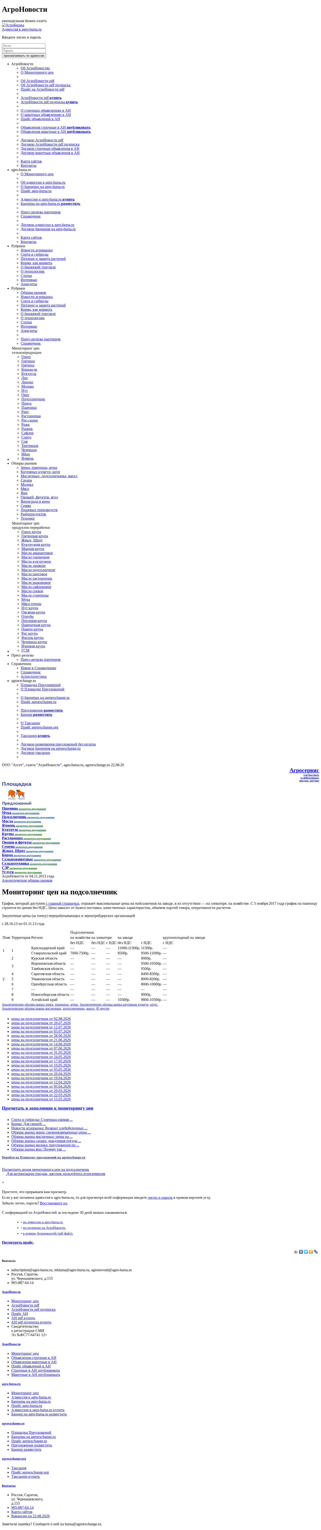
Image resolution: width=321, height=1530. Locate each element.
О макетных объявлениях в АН (46, 115)
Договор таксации (35, 753)
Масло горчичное (35, 557)
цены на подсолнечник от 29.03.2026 (41, 1091)
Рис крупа (29, 633)
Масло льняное (33, 566)
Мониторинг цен (25, 1301)
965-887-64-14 (22, 1508)
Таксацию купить (25, 1476)
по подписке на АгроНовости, (44, 1228)
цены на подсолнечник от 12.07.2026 (41, 1027)
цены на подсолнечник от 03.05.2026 (41, 1070)
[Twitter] (306, 1252)
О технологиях (33, 271)
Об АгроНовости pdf (37, 81)
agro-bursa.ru (11, 1384)
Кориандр (29, 369)
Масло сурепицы (35, 595)
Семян (26, 506)
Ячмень (27, 458)
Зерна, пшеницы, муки (39, 468)
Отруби (27, 616)
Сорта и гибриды (34, 254)
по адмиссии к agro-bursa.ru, (43, 1222)
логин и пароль (160, 1197)
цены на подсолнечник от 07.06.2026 (41, 1048)
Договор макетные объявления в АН (50, 153)
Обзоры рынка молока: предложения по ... (45, 1145)
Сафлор (27, 433)
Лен (24, 378)
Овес (25, 395)
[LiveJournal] (315, 1252)
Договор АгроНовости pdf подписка (50, 144)
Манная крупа (32, 549)
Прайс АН (19, 1314)
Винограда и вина (35, 501)
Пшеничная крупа (36, 625)
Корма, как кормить (36, 263)
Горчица (28, 361)
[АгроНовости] (13, 25)
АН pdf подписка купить (31, 1322)
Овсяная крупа (33, 612)
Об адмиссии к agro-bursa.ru (43, 182)
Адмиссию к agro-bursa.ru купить (37, 1410)
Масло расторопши (36, 578)
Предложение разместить (31, 1445)
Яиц (24, 493)
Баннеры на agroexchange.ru (33, 1437)
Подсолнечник (33, 399)
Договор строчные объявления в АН (50, 149)
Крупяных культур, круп (40, 472)
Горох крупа (31, 532)
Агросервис (304, 770)
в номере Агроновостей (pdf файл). (48, 1233)
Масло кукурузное (36, 561)
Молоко (27, 386)
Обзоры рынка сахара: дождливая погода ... (46, 1141)
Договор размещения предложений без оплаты (58, 744)
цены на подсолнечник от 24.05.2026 (41, 1057)
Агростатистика (34, 676)
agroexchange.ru (13, 1423)
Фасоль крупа (32, 638)
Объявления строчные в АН (55, 127)
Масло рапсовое (34, 574)
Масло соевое (32, 591)
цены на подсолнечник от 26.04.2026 (41, 1074)
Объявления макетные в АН (56, 132)
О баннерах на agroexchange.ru (45, 698)
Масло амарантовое (37, 553)
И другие (102, 1008)
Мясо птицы (31, 604)
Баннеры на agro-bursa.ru (50, 204)
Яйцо (25, 454)
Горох (26, 357)
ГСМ (25, 650)
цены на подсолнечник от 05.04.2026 (41, 1086)
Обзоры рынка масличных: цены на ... (42, 1137)
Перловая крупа (34, 621)
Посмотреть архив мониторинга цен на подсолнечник (45, 1169)
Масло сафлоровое (36, 587)
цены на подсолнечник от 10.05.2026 (41, 1065)
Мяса (25, 489)
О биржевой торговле (38, 267)
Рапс (25, 412)
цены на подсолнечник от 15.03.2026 (41, 1099)
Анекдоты (29, 284)
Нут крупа (29, 608)
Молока (27, 484)
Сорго (26, 437)
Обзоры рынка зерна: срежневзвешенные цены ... (51, 1132)
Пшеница (29, 408)
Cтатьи (26, 276)
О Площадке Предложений (42, 689)
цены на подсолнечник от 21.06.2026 (41, 1040)
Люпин (27, 382)
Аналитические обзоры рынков (27, 880)
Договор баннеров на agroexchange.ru (51, 748)
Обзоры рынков (33, 293)
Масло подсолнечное (38, 570)
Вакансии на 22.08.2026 (30, 1516)
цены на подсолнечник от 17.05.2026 (41, 1061)
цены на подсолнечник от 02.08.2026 (41, 1019)
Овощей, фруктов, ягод (39, 497)
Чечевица (29, 450)
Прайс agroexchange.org (39, 727)
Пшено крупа (32, 629)
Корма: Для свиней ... (28, 1124)
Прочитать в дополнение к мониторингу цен (47, 1108)
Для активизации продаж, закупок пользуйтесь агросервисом (55, 1174)
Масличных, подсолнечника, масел (49, 476)
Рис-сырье (29, 420)
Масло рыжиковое (36, 583)
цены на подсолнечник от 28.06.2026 (41, 1036)
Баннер (36, 715)
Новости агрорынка (37, 250)
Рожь (25, 424)
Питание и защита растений (43, 259)
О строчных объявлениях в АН (46, 110)
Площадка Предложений (41, 685)
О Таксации (30, 723)
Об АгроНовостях (35, 68)
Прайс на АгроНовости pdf (42, 89)
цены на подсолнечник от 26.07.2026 (41, 1023)
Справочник (31, 216)
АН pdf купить (23, 1318)
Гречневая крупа (34, 536)
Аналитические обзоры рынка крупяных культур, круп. (119, 1004)
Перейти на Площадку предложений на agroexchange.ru (43, 1157)
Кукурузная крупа (35, 544)
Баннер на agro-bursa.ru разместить (39, 1414)
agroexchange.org (14, 1458)
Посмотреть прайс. (18, 1242)
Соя (24, 441)
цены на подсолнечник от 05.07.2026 (41, 1031)
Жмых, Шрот (32, 540)
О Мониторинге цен (37, 72)
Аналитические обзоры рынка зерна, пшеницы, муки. (40, 1004)
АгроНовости (11, 1292)
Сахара (26, 480)
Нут (24, 391)
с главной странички (62, 903)
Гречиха (27, 365)
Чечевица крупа (34, 642)
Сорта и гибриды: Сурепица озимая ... (42, 1120)
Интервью (29, 280)
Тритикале (29, 446)
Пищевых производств (39, 510)
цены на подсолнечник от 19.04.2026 (41, 1078)
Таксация (18, 1468)
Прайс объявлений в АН (40, 119)
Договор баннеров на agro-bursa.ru (48, 229)
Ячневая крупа (33, 646)
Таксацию (35, 736)
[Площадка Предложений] (16, 804)
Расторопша (31, 416)
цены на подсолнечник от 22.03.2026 (41, 1095)
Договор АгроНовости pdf (42, 140)
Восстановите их (53, 1203)
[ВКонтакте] (301, 1252)
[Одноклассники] (311, 1252)
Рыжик (27, 429)
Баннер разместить (26, 1449)
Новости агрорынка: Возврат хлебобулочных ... (49, 1128)
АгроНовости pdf (41, 98)
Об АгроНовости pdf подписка (45, 85)
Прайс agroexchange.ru (38, 702)
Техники (28, 518)
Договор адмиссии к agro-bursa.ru (47, 225)
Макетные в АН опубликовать (35, 1375)
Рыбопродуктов (33, 514)
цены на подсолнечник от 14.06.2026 (41, 1044)
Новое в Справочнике (38, 668)
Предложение (42, 710)
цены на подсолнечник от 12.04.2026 (41, 1082)
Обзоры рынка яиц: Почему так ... (38, 1149)
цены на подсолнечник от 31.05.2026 (41, 1053)
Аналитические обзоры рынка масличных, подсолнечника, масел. (48, 1008)
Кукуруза (28, 374)
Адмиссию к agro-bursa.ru (47, 199)
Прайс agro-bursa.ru (36, 191)
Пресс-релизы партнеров (41, 212)
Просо (26, 403)
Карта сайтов (31, 161)
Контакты (28, 165)
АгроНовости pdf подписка (49, 102)
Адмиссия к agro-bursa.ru (22, 29)
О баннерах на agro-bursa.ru (43, 187)
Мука (25, 600)
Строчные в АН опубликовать (35, 1370)
